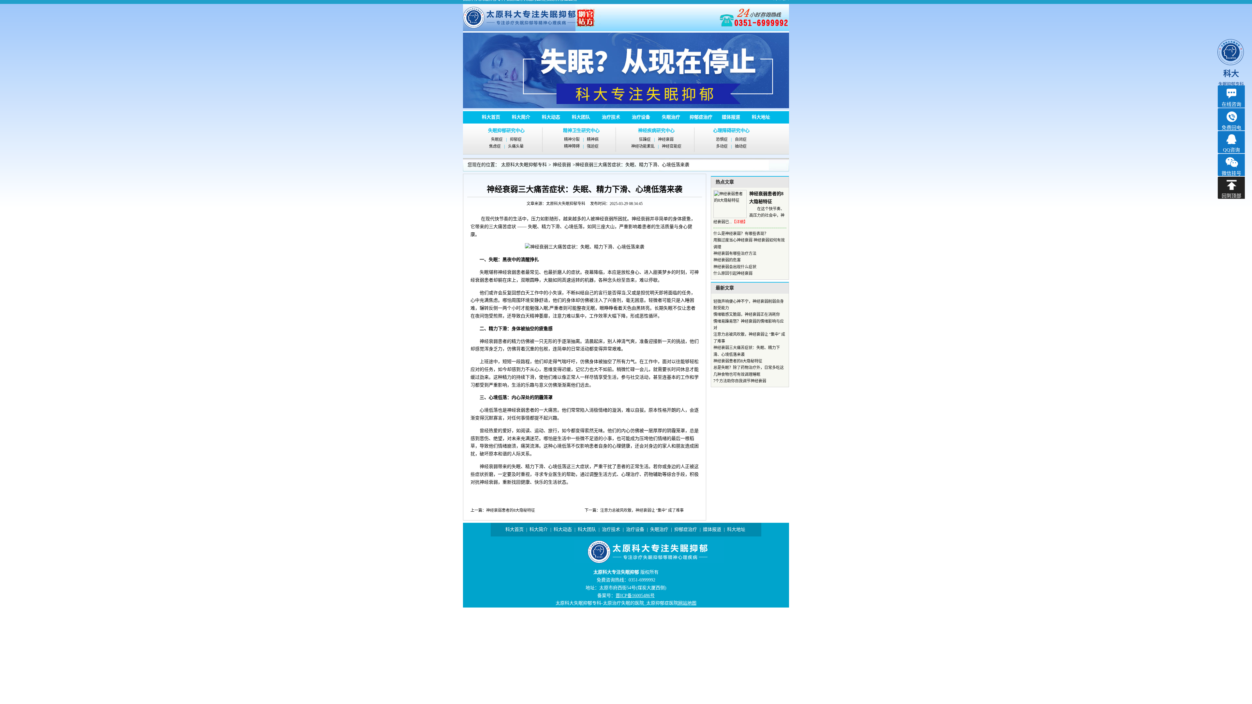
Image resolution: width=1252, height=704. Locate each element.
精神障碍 (572, 146)
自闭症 (741, 139)
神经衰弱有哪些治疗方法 (734, 253)
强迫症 (593, 146)
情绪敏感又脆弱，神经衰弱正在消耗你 (746, 314)
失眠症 (497, 139)
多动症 (722, 146)
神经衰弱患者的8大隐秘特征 (510, 510)
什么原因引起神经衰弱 (733, 273)
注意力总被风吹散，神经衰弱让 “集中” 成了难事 (642, 510)
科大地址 (761, 117)
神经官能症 (671, 146)
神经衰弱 (666, 139)
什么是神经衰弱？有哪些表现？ (740, 233)
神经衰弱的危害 (727, 260)
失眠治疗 (671, 117)
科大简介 (521, 117)
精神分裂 (572, 139)
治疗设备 (641, 117)
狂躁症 (645, 139)
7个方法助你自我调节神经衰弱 (739, 381)
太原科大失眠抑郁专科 (524, 164)
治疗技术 (611, 117)
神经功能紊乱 (643, 146)
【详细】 (740, 222)
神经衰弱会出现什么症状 (734, 267)
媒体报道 (731, 117)
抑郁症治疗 (701, 117)
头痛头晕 (516, 146)
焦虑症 (495, 146)
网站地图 (687, 603)
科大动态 (551, 117)
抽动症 (741, 146)
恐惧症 (722, 139)
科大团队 (581, 117)
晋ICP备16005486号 (635, 595)
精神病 (593, 139)
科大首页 (491, 117)
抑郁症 (516, 139)
